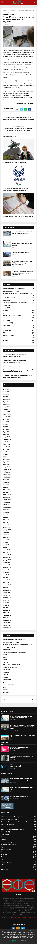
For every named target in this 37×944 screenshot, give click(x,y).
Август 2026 (6, 389)
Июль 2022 (6, 512)
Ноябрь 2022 (6, 502)
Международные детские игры (12, 315)
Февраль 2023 (7, 494)
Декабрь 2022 (7, 499)
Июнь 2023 (6, 484)
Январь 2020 (6, 587)
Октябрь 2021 (6, 534)
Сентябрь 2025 (7, 417)
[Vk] (13, 929)
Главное (5, 14)
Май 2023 (5, 487)
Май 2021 (5, 547)
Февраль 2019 (7, 615)
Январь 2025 (6, 437)
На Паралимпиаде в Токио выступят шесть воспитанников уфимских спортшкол (16, 189)
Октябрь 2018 (6, 625)
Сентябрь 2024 (7, 447)
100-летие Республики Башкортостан (14, 288)
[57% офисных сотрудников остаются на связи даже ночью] (5, 767)
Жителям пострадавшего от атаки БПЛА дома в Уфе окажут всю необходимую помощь (22, 263)
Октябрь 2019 (6, 595)
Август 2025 (6, 419)
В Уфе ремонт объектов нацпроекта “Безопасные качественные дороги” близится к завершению (18, 119)
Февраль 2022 (7, 524)
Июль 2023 (6, 482)
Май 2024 (5, 457)
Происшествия (7, 330)
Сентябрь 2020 (7, 567)
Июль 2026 (6, 391)
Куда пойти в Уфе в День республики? (14, 162)
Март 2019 (6, 612)
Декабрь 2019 (7, 590)
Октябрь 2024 (6, 444)
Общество (6, 323)
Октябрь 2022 (6, 504)
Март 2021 (6, 552)
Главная (5, 10)
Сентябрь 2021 (7, 537)
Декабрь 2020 (7, 560)
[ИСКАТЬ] (32, 700)
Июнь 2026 (6, 394)
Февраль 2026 (7, 404)
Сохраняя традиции (8, 335)
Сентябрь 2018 (7, 627)
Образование (10, 14)
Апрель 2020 (6, 580)
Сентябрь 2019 (7, 597)
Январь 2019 (6, 617)
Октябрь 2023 (6, 474)
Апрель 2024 (6, 459)
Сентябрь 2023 (7, 477)
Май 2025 (5, 427)
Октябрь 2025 (6, 414)
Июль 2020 (6, 572)
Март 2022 (6, 522)
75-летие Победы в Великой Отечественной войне (17, 293)
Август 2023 (6, 479)
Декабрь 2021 (7, 529)
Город (4, 308)
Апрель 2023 (6, 489)
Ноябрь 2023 (6, 472)
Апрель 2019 (6, 610)
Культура (5, 312)
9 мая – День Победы (9, 297)
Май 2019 (5, 607)
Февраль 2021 (7, 555)
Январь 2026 (6, 406)
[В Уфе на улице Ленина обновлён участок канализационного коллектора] (7, 233)
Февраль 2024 (7, 464)
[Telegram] (23, 929)
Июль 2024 (6, 452)
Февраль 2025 (7, 434)
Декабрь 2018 (7, 620)
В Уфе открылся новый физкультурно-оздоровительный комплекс (22, 243)
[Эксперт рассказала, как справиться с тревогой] (5, 758)
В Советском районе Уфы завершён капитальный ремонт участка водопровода (22, 273)
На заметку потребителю (10, 318)
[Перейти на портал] (7, 809)
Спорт (4, 338)
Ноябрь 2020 (6, 562)
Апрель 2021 (6, 550)
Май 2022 (5, 517)
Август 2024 (6, 449)
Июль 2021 (6, 542)
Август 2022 (6, 509)
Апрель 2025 (6, 429)
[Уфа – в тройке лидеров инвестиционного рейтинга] (5, 737)
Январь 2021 (6, 557)
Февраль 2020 (7, 585)
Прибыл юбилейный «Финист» (21, 252)
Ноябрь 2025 (6, 411)
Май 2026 (5, 396)
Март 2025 (6, 432)
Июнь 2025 (6, 424)
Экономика (6, 343)
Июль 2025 (6, 422)
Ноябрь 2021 (6, 532)
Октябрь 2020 (6, 565)
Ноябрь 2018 (6, 622)
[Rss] (18, 929)
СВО (4, 333)
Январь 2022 (6, 527)
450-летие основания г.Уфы (11, 291)
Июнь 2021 (6, 545)
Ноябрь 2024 (6, 442)
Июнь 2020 (6, 575)
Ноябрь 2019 (6, 592)
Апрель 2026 (6, 399)
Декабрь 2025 (7, 409)
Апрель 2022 (6, 519)
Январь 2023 (6, 497)
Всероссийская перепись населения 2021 (15, 302)
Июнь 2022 (6, 514)
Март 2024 (6, 462)
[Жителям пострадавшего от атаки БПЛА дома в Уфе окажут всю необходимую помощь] (7, 263)
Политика (5, 328)
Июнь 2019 (6, 605)
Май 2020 (5, 577)
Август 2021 (6, 540)
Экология (5, 340)
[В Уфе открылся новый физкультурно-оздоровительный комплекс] (7, 244)
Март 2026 (6, 402)
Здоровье (5, 310)
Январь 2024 (6, 467)
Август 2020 (6, 570)
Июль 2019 (6, 602)
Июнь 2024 (6, 454)
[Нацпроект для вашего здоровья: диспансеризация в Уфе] (5, 749)
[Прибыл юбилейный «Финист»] (7, 254)
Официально (6, 325)
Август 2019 (6, 600)
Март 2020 (6, 582)
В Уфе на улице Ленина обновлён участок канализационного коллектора (22, 233)
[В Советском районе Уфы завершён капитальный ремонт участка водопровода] (7, 273)
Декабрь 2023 (7, 469)
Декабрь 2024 (7, 439)
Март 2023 (6, 492)
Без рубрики (6, 300)
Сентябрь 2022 (7, 507)
